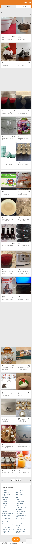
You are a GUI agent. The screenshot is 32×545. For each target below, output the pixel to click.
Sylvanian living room (8, 529)
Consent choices (13, 543)
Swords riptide (6, 527)
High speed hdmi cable (7, 532)
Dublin (23, 39)
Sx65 (17, 527)
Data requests (20, 542)
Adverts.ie (7, 3)
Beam (17, 499)
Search (8, 6)
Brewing (4, 505)
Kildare (6, 369)
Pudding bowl (20, 490)
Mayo (22, 447)
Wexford (25, 194)
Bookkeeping (20, 503)
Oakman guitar (20, 513)
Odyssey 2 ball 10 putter (21, 515)
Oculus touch (6, 515)
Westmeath (9, 39)
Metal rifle (18, 492)
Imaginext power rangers (21, 532)
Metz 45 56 (19, 497)
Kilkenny (9, 166)
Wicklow (6, 474)
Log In (29, 2)
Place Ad (24, 6)
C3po (3, 508)
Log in (13, 542)
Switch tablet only (7, 524)
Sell (16, 539)
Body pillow (5, 503)
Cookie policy (4, 543)
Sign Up (25, 2)
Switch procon (20, 522)
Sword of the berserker (19, 524)
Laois (25, 139)
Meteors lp (5, 497)
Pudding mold (6, 492)
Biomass (4, 501)
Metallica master (20, 494)
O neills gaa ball (20, 511)
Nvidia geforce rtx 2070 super (21, 508)
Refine (25, 15)
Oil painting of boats (22, 518)
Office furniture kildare (6, 519)
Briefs (17, 505)
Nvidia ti (4, 511)
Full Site (3, 542)
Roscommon (11, 139)
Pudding (4, 490)
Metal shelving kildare (6, 495)
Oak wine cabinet (7, 513)
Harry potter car (20, 529)
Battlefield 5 (5, 499)
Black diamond (20, 501)
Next (29, 480)
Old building (5, 522)
